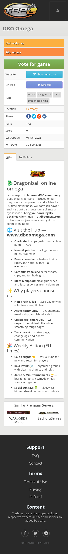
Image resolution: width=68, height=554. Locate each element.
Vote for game (34, 64)
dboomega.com (46, 74)
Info (11, 157)
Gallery (27, 157)
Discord (45, 85)
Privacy (35, 489)
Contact (35, 463)
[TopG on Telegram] (46, 533)
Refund (35, 496)
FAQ (35, 455)
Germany (32, 109)
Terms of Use (35, 481)
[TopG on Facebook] (25, 533)
